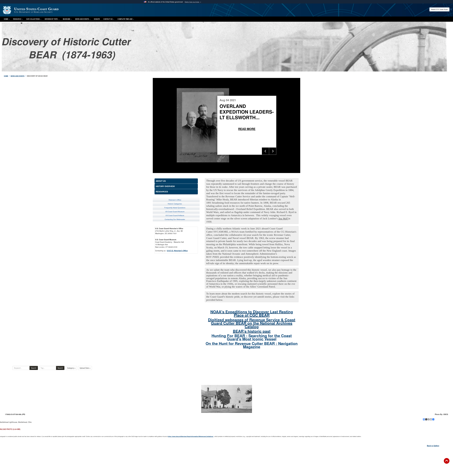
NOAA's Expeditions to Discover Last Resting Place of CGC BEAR (251, 313)
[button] (193, 2)
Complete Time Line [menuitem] (124, 19)
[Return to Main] (446, 462)
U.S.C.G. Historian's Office (177, 250)
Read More (279, 129)
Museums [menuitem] (66, 19)
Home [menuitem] (6, 19)
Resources (162, 191)
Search (33, 368)
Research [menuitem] (17, 19)
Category (70, 368)
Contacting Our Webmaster (175, 219)
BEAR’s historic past (252, 331)
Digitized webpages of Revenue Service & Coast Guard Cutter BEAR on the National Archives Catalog (251, 323)
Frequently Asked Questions (174, 208)
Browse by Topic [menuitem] (51, 19)
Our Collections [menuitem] (33, 19)
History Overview (165, 186)
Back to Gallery (433, 445)
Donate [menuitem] (97, 19)
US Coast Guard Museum (175, 212)
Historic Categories (175, 204)
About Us (161, 181)
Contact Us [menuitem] (108, 19)
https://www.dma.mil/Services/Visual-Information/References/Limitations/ (190, 436)
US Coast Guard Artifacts (175, 215)
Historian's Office (175, 200)
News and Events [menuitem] (82, 19)
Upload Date (84, 368)
